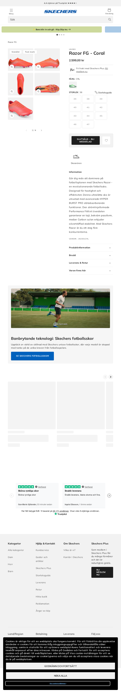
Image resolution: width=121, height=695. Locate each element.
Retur (39, 589)
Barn (10, 571)
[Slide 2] (59, 34)
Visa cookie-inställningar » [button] (57, 683)
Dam (10, 557)
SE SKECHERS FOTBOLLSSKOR (32, 356)
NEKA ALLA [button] (60, 675)
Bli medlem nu (101, 572)
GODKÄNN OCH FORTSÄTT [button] (60, 666)
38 (88, 98)
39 (101, 98)
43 (75, 115)
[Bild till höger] (41, 130)
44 (88, 115)
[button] (109, 11)
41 (88, 107)
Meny (11, 14)
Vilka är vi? (69, 550)
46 (75, 124)
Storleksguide (43, 575)
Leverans (41, 582)
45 (101, 115)
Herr (10, 564)
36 (75, 98)
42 (101, 107)
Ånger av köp (43, 610)
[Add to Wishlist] (106, 140)
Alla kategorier (16, 550)
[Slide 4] (63, 34)
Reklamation (42, 603)
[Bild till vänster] (26, 130)
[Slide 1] (57, 35)
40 (75, 107)
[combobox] (60, 19)
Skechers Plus (43, 568)
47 (88, 124)
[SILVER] (73, 85)
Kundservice (42, 550)
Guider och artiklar (42, 559)
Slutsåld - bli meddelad (85, 140)
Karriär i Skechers (73, 557)
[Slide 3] (61, 34)
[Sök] (109, 19)
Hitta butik (41, 596)
